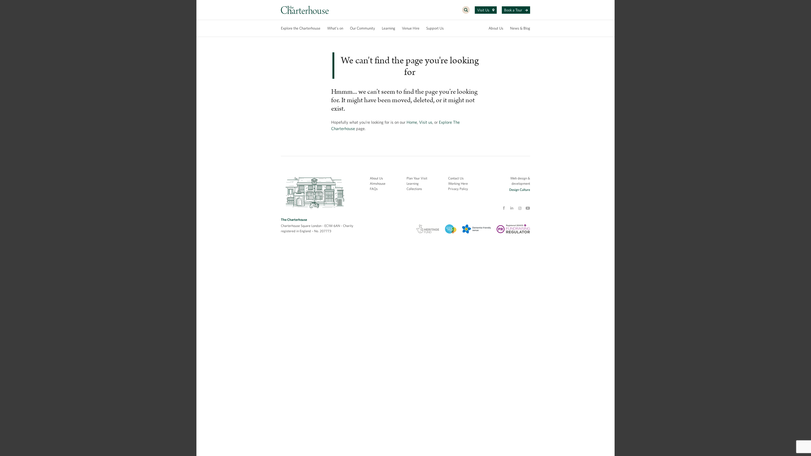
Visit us (425, 122)
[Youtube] (527, 208)
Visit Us (483, 10)
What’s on (335, 28)
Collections (414, 189)
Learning (388, 28)
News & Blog (520, 28)
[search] (466, 12)
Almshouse (377, 183)
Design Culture (519, 189)
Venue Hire (410, 28)
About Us (496, 28)
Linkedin (511, 208)
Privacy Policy (458, 189)
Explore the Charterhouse (300, 28)
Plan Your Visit (417, 178)
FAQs (374, 189)
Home (412, 122)
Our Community (362, 28)
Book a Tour (513, 10)
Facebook (503, 208)
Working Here (458, 183)
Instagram (519, 208)
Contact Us (456, 178)
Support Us (435, 28)
